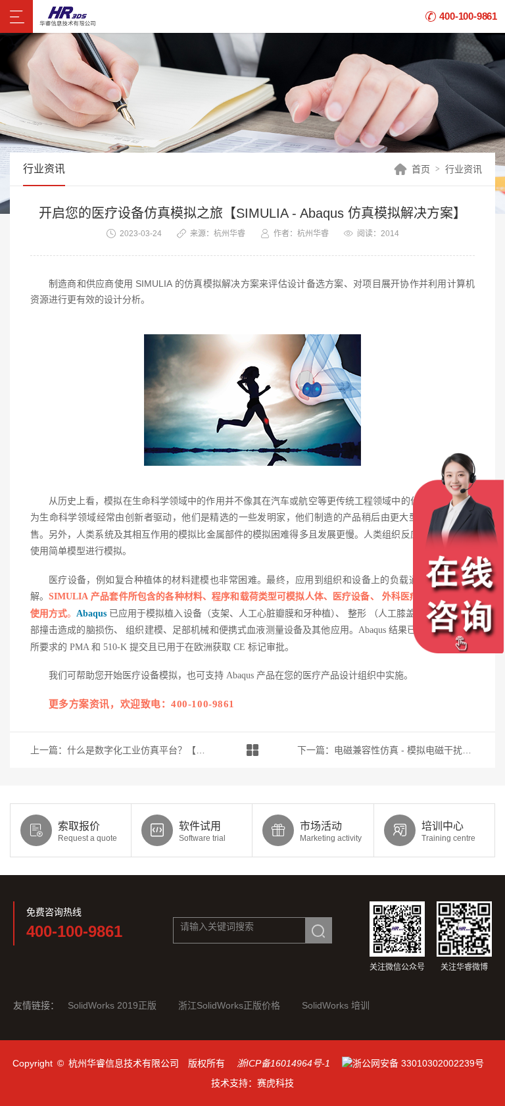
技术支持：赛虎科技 (252, 1083)
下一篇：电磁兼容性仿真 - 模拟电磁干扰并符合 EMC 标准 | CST (386, 750)
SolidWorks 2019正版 (112, 1005)
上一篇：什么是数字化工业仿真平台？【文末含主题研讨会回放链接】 (119, 750)
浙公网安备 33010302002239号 (418, 1063)
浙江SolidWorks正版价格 (229, 1005)
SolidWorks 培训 (336, 1005)
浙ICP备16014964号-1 (283, 1063)
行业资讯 (463, 169)
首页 (421, 169)
